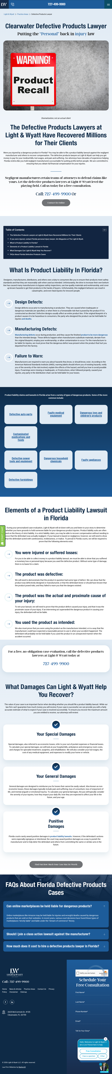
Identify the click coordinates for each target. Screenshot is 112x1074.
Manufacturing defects (25, 335)
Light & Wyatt (9, 14)
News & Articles (15, 989)
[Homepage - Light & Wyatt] (4, 4)
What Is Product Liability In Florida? (24, 243)
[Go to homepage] (14, 972)
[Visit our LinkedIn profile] (12, 1002)
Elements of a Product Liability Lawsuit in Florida (29, 247)
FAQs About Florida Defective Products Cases (28, 254)
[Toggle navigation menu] (108, 4)
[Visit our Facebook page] (5, 1002)
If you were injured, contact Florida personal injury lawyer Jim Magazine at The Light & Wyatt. (46, 239)
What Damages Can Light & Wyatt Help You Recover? (30, 251)
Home (4, 989)
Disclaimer (14, 992)
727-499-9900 (56, 4)
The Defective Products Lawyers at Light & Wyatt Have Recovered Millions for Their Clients (45, 235)
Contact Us (42, 989)
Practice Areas (22, 14)
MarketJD (22, 1067)
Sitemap (23, 992)
